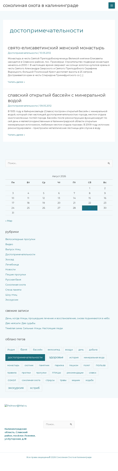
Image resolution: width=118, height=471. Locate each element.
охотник (29, 365)
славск (92, 372)
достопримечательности (25, 357)
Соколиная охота (15, 284)
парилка (59, 365)
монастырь (13, 365)
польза (101, 365)
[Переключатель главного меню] (111, 5)
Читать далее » (16, 81)
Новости (10, 269)
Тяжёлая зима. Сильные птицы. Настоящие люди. (34, 328)
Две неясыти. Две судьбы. (20, 323)
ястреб (35, 387)
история (74, 357)
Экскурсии (11, 299)
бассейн (37, 349)
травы (63, 380)
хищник (76, 380)
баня (24, 349)
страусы (50, 380)
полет (87, 365)
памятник (44, 365)
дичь (81, 349)
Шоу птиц (11, 294)
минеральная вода (94, 357)
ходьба (89, 380)
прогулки (41, 372)
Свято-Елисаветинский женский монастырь (56, 47)
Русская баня (13, 279)
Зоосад (9, 259)
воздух (69, 349)
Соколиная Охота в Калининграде (41, 5)
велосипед (54, 349)
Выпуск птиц (12, 249)
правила (11, 372)
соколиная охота (31, 380)
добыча (93, 349)
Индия (11, 349)
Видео (9, 244)
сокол (12, 380)
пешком (73, 365)
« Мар (8, 220)
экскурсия (16, 388)
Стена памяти (13, 289)
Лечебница (12, 264)
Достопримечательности (23, 53)
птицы (56, 372)
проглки (26, 372)
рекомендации (75, 372)
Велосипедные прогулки (20, 239)
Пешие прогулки (15, 274)
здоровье (56, 357)
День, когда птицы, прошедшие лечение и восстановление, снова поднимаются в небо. (57, 318)
